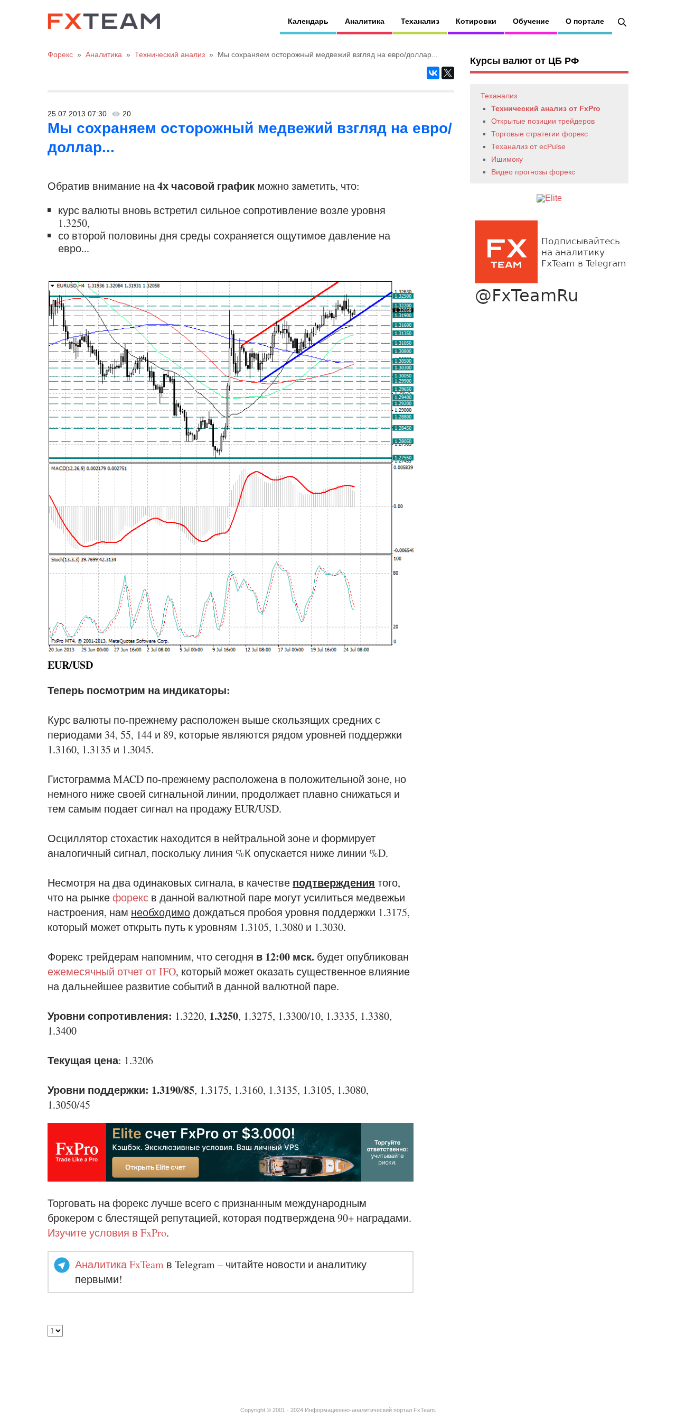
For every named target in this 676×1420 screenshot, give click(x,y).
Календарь (308, 21)
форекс (130, 897)
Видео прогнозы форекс (533, 172)
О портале (585, 21)
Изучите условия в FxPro (107, 1232)
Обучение (531, 21)
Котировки (476, 21)
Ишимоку (507, 159)
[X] (448, 73)
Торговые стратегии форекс (539, 134)
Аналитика (364, 21)
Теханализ (420, 21)
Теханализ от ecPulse (528, 146)
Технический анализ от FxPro (545, 108)
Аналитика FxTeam (119, 1264)
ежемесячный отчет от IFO (112, 971)
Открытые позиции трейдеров (543, 121)
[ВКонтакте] (433, 73)
